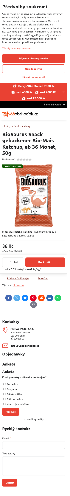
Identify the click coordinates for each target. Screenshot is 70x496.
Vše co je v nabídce (17, 404)
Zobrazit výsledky (34, 419)
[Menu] (62, 114)
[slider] (24, 159)
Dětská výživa (14, 394)
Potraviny (12, 384)
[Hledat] (44, 114)
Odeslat (10, 482)
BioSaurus (18, 285)
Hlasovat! (11, 411)
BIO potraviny (14, 399)
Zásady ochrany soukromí (16, 48)
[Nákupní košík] (53, 114)
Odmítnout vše (33, 69)
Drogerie (11, 389)
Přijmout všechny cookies (33, 58)
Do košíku (45, 262)
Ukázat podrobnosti (33, 77)
